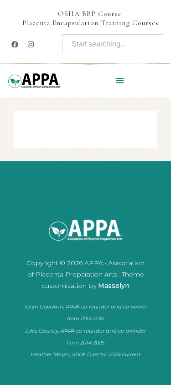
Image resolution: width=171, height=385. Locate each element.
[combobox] (112, 44)
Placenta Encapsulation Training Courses (90, 22)
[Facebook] (14, 44)
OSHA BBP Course (89, 13)
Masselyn (114, 286)
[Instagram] (30, 44)
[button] (119, 80)
